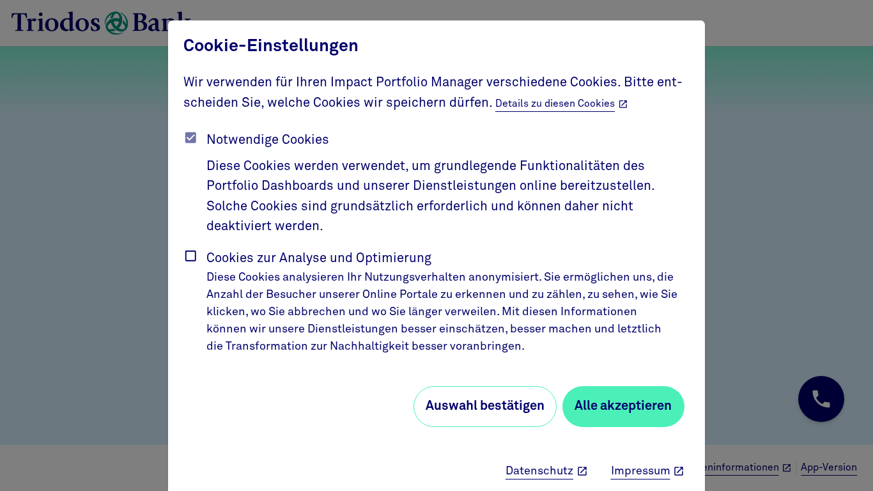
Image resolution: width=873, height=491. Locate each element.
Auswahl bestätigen (485, 406)
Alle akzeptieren (623, 406)
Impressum (640, 471)
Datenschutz (539, 471)
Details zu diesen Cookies (555, 104)
